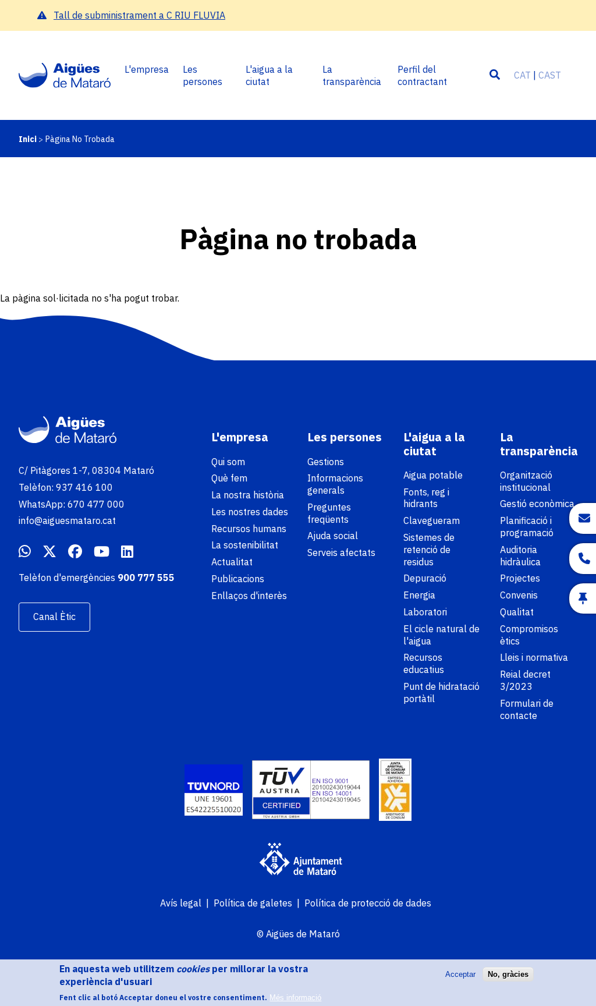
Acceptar (460, 974)
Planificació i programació (527, 527)
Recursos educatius (423, 663)
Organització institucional (526, 481)
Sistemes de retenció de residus (429, 550)
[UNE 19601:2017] (214, 791)
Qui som (228, 461)
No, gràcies (508, 974)
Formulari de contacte (527, 709)
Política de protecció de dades (367, 903)
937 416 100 (84, 487)
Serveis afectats (341, 552)
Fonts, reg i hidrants (426, 498)
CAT (522, 75)
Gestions (325, 461)
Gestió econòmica (537, 503)
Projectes (520, 578)
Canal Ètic (54, 616)
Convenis (519, 595)
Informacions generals (335, 484)
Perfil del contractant (422, 75)
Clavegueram (431, 520)
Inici (28, 139)
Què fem (229, 478)
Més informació (295, 997)
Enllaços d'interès (249, 595)
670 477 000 (96, 504)
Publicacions (237, 579)
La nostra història (247, 495)
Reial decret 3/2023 (525, 680)
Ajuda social (332, 535)
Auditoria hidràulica (520, 556)
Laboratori (425, 612)
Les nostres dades (249, 512)
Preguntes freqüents (329, 513)
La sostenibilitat (244, 545)
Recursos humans (248, 528)
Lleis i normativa (534, 657)
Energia (419, 595)
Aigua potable (433, 475)
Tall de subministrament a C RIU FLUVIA (139, 15)
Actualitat (232, 562)
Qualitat (517, 612)
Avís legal (180, 903)
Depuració (424, 578)
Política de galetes (253, 903)
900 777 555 (146, 577)
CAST (549, 75)
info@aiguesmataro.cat (67, 520)
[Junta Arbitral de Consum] (395, 791)
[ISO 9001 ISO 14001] (311, 791)
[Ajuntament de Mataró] (298, 860)
